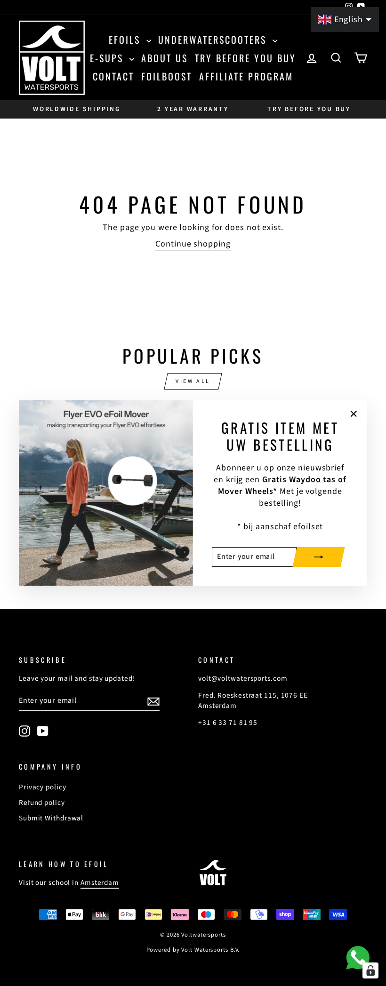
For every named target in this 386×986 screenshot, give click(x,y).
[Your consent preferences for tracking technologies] (370, 970)
